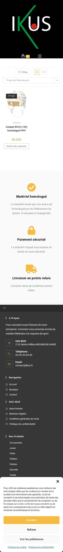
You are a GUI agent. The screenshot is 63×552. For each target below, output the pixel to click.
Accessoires (16, 442)
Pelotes (13, 464)
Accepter (31, 520)
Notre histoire (16, 408)
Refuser (31, 529)
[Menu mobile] (39, 55)
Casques (16, 122)
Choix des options (16, 146)
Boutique (13, 389)
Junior (13, 448)
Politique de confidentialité (41, 547)
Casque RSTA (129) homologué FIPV (16, 128)
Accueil (13, 384)
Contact (13, 394)
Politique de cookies (17, 547)
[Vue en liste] (44, 72)
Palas (12, 453)
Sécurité (14, 469)
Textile (13, 475)
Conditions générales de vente (24, 418)
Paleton (13, 458)
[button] (57, 481)
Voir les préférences (31, 539)
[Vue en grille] (37, 72)
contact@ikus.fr (24, 365)
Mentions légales (17, 413)
